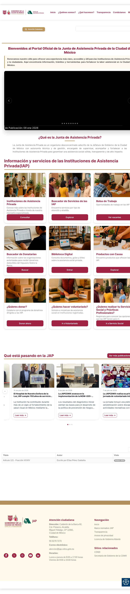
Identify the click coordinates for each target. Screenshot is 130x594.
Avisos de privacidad (103, 535)
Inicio (53, 12)
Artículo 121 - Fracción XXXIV (16, 460)
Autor (59, 455)
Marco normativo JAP (104, 528)
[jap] (23, 12)
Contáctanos (119, 12)
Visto (116, 455)
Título (6, 455)
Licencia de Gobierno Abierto (107, 539)
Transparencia (100, 532)
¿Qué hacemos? (86, 12)
